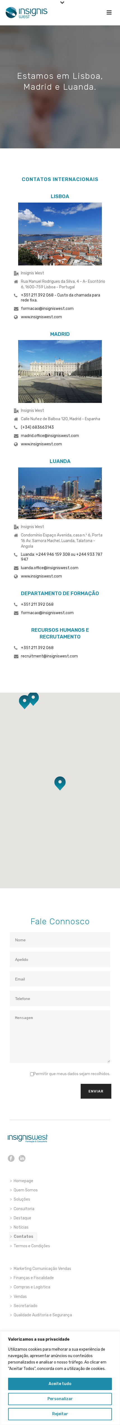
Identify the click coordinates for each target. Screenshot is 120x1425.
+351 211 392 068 (37, 604)
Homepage (23, 1181)
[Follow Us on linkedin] (22, 1159)
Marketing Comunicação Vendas (42, 1268)
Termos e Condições (32, 1246)
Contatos (23, 1236)
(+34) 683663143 (37, 427)
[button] (24, 702)
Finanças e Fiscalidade (34, 1278)
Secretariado (25, 1305)
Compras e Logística (32, 1287)
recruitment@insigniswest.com (49, 656)
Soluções (22, 1199)
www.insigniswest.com (41, 317)
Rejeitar (60, 1414)
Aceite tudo (60, 1383)
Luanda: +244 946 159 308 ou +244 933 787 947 (61, 557)
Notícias (21, 1227)
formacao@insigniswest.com (47, 308)
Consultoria (24, 1208)
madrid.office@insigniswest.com (50, 435)
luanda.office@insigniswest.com (49, 568)
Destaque (22, 1218)
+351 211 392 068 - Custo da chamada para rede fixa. (60, 298)
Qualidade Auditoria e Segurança (43, 1315)
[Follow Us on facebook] (11, 1159)
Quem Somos (26, 1190)
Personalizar (60, 1398)
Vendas (20, 1296)
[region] (60, 1378)
